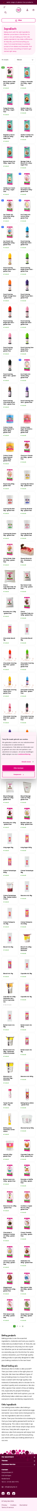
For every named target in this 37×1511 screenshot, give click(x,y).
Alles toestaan (18, 768)
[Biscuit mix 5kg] (9, 938)
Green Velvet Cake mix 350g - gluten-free (27, 1315)
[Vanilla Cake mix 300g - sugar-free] (27, 99)
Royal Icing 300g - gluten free (9, 484)
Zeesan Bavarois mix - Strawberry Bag (26, 560)
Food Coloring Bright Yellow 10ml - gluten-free (9, 269)
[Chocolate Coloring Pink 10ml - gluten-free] (9, 707)
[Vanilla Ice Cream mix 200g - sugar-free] (9, 179)
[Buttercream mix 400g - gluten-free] (9, 1170)
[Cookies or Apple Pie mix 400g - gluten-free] (27, 1197)
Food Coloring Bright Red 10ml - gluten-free (8, 322)
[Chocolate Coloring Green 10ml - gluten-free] (27, 654)
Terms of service (8, 1507)
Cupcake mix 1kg (26, 997)
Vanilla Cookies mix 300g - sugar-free (27, 135)
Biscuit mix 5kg (8, 947)
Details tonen (26, 762)
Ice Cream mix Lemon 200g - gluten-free (25, 216)
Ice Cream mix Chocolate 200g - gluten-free (9, 216)
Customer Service (8, 1464)
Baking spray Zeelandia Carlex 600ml (9, 1129)
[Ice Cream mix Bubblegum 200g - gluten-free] (9, 232)
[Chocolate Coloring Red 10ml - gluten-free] (9, 654)
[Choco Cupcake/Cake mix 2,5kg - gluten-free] (9, 576)
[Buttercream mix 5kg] (9, 1016)
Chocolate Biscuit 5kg (26, 639)
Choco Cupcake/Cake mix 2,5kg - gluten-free (9, 586)
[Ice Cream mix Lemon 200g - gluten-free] (27, 205)
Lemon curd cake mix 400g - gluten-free (9, 1262)
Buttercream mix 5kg (9, 1026)
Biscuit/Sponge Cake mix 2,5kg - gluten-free (8, 797)
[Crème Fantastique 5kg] (27, 861)
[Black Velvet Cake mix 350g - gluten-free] (9, 72)
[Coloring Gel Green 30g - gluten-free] (9, 524)
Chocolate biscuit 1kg (9, 639)
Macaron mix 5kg (26, 895)
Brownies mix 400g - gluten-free (9, 823)
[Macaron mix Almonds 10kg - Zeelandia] (9, 1067)
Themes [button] (5, 1461)
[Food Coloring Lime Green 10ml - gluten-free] (27, 338)
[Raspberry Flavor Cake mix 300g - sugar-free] (9, 126)
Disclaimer (23, 1505)
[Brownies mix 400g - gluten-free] (9, 813)
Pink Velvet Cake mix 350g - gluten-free (9, 1315)
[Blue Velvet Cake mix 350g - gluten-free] (27, 1278)
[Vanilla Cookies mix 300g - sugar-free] (27, 126)
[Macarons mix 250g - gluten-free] (9, 1197)
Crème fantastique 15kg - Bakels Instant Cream (9, 897)
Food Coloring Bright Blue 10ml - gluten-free (26, 242)
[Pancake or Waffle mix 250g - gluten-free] (27, 1170)
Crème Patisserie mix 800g (26, 923)
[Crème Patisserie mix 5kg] (9, 913)
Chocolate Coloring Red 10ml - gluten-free (9, 664)
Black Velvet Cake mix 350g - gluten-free (9, 83)
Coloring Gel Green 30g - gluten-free (9, 534)
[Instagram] (3, 1493)
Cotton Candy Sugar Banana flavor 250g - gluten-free (8, 458)
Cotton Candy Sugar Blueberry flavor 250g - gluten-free (8, 429)
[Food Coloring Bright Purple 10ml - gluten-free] (27, 285)
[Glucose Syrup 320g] (27, 1119)
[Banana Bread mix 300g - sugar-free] (9, 152)
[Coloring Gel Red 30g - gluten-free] (9, 500)
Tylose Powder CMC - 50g (8, 1104)
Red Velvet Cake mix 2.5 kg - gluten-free (27, 586)
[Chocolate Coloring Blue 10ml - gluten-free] (27, 680)
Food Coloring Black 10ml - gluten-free (9, 375)
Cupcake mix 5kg (26, 973)
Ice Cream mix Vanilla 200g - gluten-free (25, 375)
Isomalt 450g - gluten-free (8, 1155)
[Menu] (5, 7)
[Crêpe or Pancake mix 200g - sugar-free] (27, 72)
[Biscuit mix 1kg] (9, 964)
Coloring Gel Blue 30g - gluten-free (26, 509)
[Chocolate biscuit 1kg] (9, 629)
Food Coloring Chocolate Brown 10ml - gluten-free (9, 402)
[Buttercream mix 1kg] (27, 1041)
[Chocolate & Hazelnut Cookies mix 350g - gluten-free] (9, 1223)
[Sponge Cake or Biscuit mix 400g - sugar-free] (27, 152)
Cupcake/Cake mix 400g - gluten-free (27, 1155)
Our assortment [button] (8, 1457)
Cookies (13, 1505)
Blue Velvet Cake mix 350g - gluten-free (26, 1289)
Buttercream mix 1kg (26, 1050)
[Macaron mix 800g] (27, 1067)
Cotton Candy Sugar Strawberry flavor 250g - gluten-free (26, 429)
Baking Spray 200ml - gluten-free (27, 1104)
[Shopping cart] (33, 10)
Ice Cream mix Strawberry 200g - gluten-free (27, 189)
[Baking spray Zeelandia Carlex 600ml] (9, 1119)
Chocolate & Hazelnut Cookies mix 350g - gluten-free (9, 1235)
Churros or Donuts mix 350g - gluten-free (27, 457)
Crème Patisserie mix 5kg (9, 923)
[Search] (5, 12)
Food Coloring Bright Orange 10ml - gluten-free (9, 296)
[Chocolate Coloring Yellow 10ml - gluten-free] (9, 680)
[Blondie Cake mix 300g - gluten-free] (27, 813)
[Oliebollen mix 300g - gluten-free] (27, 1252)
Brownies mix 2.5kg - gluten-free (9, 612)
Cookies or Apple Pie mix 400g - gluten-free (26, 1207)
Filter (20, 20)
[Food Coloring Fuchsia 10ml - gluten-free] (9, 338)
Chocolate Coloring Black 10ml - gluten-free (27, 718)
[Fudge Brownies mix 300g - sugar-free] (9, 99)
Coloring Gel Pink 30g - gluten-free (26, 534)
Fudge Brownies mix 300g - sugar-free (9, 110)
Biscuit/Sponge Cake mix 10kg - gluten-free (26, 797)
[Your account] (27, 10)
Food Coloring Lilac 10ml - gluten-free (27, 401)
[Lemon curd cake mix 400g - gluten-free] (9, 1252)
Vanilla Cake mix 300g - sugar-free (26, 109)
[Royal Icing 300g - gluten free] (9, 475)
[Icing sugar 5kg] (9, 838)
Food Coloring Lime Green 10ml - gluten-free (27, 349)
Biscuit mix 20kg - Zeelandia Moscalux (26, 948)
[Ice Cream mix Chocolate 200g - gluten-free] (9, 205)
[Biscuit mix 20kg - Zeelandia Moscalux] (27, 938)
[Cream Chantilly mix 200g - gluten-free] (27, 1223)
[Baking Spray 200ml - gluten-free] (27, 1094)
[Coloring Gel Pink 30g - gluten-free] (27, 524)
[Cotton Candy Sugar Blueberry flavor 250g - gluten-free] (9, 418)
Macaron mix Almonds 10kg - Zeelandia (8, 1078)
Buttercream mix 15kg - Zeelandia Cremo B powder (9, 1051)
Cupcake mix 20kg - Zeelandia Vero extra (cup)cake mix (9, 999)
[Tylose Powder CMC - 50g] (9, 1094)
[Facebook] (13, 1493)
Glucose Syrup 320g (27, 1128)
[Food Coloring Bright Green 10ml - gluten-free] (27, 258)
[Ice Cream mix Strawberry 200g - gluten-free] (27, 179)
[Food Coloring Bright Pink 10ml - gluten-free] (27, 312)
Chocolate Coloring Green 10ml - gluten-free (27, 664)
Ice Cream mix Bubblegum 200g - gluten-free (9, 242)
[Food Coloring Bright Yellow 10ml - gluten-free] (9, 258)
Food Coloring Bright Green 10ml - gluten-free (27, 269)
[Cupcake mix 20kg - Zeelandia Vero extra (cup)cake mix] (9, 987)
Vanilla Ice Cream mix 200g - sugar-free (9, 189)
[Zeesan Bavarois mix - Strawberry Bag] (27, 549)
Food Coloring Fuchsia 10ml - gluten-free (8, 349)
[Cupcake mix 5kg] (27, 964)
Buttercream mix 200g (26, 1026)
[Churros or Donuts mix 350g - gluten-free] (27, 446)
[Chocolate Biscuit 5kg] (27, 629)
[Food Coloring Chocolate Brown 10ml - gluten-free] (9, 391)
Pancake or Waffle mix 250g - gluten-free (27, 1181)
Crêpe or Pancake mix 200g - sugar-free (27, 83)
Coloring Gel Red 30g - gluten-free (9, 509)
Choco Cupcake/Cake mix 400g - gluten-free (27, 613)
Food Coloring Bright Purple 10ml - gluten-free (27, 296)
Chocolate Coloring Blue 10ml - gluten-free (27, 691)
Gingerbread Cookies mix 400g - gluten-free (9, 1289)
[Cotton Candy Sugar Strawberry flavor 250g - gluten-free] (27, 418)
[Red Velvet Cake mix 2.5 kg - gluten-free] (27, 576)
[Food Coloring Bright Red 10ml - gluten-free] (9, 312)
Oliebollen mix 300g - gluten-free (27, 1261)
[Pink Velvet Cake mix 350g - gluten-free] (9, 1305)
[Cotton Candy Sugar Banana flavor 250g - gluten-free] (9, 446)
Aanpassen (17, 774)
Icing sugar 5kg (8, 847)
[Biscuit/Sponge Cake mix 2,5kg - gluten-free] (9, 787)
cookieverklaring (24, 754)
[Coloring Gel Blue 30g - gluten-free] (27, 500)
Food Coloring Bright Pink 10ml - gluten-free (26, 322)
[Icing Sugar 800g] (27, 838)
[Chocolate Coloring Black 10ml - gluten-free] (27, 707)
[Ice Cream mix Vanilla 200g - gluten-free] (27, 365)
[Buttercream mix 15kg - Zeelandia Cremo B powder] (9, 1041)
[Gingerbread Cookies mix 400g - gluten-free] (9, 1278)
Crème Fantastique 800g (9, 871)
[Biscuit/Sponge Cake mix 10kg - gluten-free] (27, 787)
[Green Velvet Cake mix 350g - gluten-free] (27, 1305)
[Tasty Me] (18, 10)
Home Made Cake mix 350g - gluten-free (9, 560)
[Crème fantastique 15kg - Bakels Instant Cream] (9, 886)
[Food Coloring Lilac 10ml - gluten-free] (27, 391)
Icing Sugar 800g (26, 847)
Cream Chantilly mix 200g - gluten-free (26, 1234)
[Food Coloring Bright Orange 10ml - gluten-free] (9, 285)
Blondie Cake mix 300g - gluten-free (27, 823)
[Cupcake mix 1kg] (27, 987)
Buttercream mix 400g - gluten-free (9, 1180)
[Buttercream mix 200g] (27, 1016)
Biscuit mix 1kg (8, 973)
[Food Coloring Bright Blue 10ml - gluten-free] (27, 232)
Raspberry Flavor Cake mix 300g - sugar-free (9, 136)
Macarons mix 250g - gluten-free (9, 1207)
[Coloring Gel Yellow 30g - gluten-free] (27, 475)
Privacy (4, 1505)
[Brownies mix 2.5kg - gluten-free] (9, 602)
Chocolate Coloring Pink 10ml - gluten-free (9, 718)
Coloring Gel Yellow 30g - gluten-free (27, 484)
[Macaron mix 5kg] (27, 886)
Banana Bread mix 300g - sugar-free (9, 162)
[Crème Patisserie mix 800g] (27, 913)
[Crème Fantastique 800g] (9, 861)
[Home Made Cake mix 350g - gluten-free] (9, 549)
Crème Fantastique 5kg (27, 871)
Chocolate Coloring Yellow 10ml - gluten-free (9, 691)
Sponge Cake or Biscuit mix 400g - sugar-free (26, 163)
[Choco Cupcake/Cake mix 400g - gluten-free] (27, 602)
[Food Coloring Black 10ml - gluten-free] (9, 365)
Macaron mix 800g (27, 1076)
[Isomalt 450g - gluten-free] (9, 1145)
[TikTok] (8, 1493)
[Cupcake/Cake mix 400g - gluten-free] (27, 1145)
